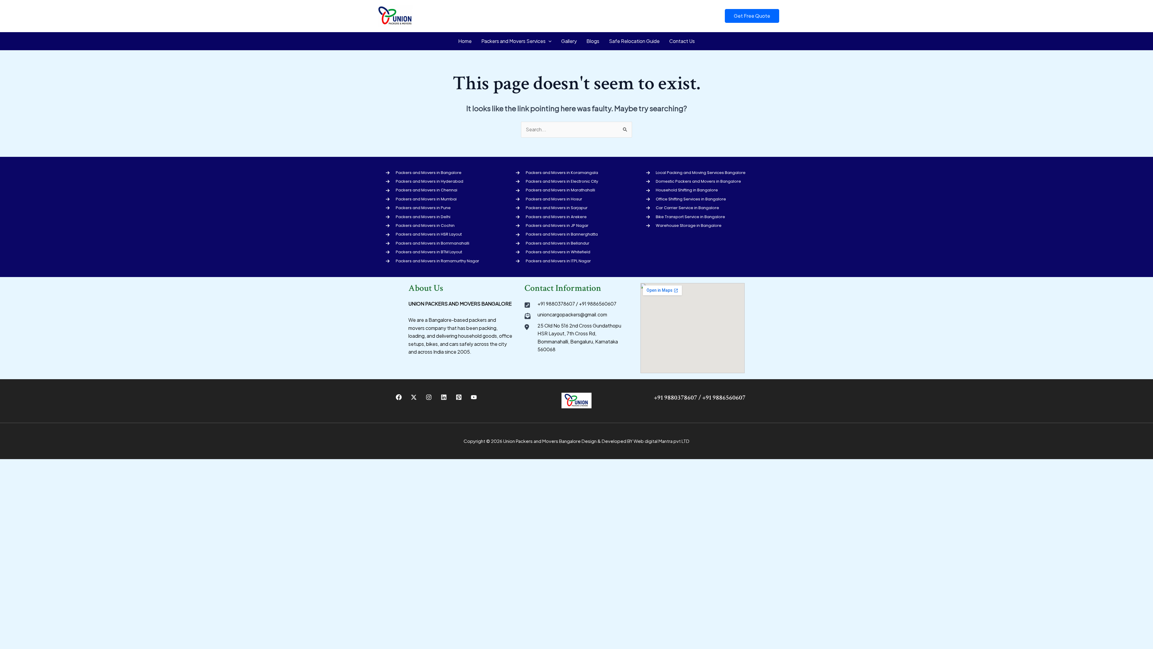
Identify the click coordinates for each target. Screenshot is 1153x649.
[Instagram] (429, 397)
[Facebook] (399, 397)
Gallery (569, 41)
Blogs (592, 41)
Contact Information (563, 288)
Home (465, 41)
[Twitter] (414, 397)
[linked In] (444, 397)
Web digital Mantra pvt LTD (661, 441)
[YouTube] (474, 397)
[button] (752, 16)
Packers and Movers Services (513, 41)
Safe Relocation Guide (634, 41)
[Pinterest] (459, 397)
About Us (425, 288)
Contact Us (682, 41)
